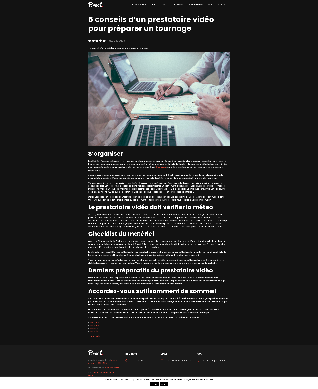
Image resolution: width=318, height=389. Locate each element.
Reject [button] (164, 384)
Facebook (95, 325)
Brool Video (160, 167)
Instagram (95, 322)
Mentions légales (112, 367)
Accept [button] (154, 384)
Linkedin (94, 331)
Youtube (94, 328)
